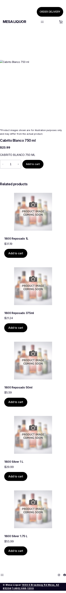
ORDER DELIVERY (50, 11)
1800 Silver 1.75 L (15, 536)
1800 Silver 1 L (13, 461)
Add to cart (33, 164)
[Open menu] (42, 22)
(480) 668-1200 (23, 588)
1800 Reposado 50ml (18, 387)
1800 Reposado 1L (16, 238)
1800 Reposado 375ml (19, 313)
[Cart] (60, 21)
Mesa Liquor (14, 22)
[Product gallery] (33, 93)
